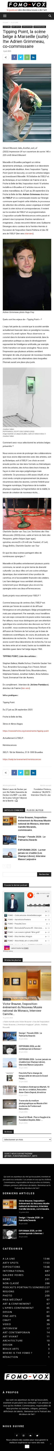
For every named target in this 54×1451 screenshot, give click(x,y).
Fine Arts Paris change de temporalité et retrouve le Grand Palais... (33, 1076)
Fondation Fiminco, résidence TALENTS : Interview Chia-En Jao (41, 792)
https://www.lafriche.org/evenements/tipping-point (26, 731)
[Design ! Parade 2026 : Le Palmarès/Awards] (10, 840)
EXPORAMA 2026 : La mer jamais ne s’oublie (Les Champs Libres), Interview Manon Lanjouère (35, 1062)
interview (28, 233)
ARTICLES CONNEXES (13, 810)
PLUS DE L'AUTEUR (35, 810)
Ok (27, 1446)
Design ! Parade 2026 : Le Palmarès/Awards (31, 1219)
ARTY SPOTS (16, 27)
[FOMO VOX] (27, 6)
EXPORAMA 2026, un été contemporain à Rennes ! (31, 1232)
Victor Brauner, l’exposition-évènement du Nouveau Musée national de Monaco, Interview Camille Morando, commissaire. (34, 823)
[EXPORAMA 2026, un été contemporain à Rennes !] (10, 1049)
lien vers (25, 688)
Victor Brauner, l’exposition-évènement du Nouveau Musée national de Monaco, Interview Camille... (22, 1009)
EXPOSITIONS (27, 27)
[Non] (50, 1443)
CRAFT (6, 843)
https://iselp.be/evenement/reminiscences (22, 759)
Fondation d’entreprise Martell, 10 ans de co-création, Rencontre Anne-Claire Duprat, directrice (34, 1089)
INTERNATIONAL (39, 27)
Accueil (5, 22)
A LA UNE (14, 22)
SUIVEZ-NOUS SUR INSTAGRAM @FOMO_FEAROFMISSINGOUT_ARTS (20, 1155)
